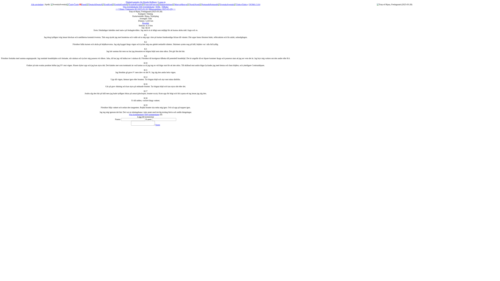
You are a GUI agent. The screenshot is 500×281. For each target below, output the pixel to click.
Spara (157, 125)
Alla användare (37, 4)
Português (214, 4)
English (124, 4)
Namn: (118, 119)
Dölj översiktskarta (146, 7)
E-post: (149, 119)
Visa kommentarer (136, 114)
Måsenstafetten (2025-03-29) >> (162, 9)
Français (154, 4)
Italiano (169, 4)
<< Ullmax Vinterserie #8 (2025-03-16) (132, 9)
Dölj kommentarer (151, 114)
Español (139, 4)
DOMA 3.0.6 (254, 4)
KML (158, 7)
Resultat (145, 23)
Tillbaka (165, 7)
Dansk (84, 4)
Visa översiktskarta (130, 7)
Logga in (161, 2)
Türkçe (245, 4)
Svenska (230, 4)
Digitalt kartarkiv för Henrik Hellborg (141, 2)
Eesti (110, 4)
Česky (76, 4)
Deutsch (98, 4)
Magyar (184, 4)
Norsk (197, 4)
